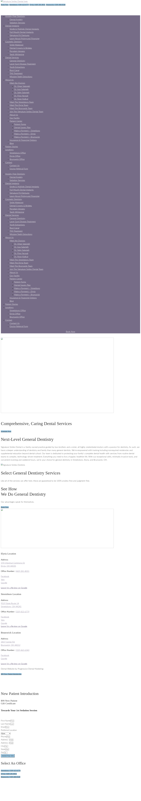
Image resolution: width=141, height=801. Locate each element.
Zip (2, 753)
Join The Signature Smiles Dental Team (26, 112)
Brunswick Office (17, 159)
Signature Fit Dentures (19, 36)
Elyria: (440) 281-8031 (37, 5)
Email (3, 727)
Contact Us (14, 166)
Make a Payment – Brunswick (27, 137)
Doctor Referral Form (19, 169)
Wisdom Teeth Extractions (21, 77)
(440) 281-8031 (22, 571)
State (3, 749)
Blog (12, 144)
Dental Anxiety (16, 20)
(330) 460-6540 (22, 650)
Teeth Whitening (17, 55)
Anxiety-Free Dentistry (15, 16)
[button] (6, 431)
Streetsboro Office (18, 153)
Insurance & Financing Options (23, 140)
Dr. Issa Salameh (21, 89)
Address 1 (5, 740)
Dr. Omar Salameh (22, 86)
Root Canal (14, 70)
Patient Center (16, 121)
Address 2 (5, 743)
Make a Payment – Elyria (25, 134)
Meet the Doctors (17, 83)
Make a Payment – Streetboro (27, 131)
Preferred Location (9, 730)
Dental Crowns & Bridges (21, 48)
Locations (9, 150)
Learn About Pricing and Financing (24, 39)
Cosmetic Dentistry (13, 42)
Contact (8, 163)
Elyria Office (15, 156)
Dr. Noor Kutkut (21, 99)
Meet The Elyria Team (19, 105)
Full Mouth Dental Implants (22, 32)
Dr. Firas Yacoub (21, 96)
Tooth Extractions (17, 67)
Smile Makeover (16, 45)
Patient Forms (20, 124)
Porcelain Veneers (17, 51)
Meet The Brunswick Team (21, 109)
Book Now (5, 5)
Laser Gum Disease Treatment (23, 64)
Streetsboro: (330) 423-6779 (19, 5)
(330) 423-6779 (22, 612)
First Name (5, 721)
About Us (9, 80)
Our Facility (15, 118)
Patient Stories (11, 147)
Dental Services (12, 58)
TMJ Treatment (16, 74)
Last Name (5, 724)
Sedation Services (17, 23)
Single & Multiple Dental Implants (24, 29)
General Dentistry (17, 61)
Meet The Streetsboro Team (22, 102)
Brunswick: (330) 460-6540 (55, 5)
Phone (3, 737)
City (2, 746)
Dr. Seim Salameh (21, 93)
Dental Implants (12, 26)
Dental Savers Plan (22, 128)
